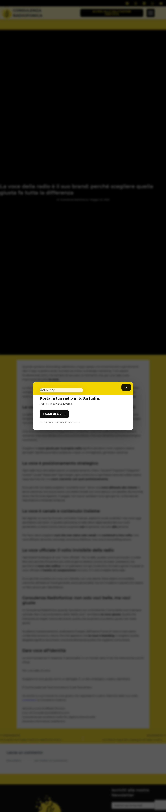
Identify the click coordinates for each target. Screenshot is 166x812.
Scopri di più (52, 414)
